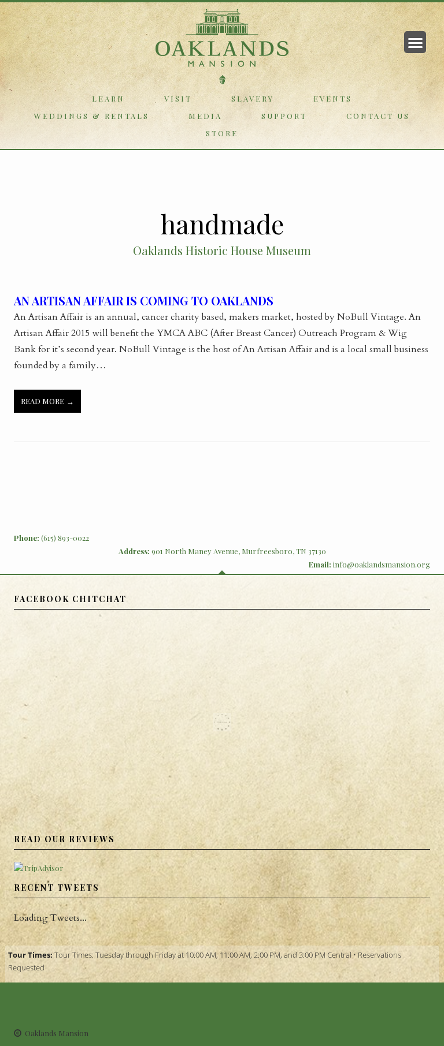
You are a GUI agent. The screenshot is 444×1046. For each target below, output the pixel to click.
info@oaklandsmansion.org (381, 564)
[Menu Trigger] (415, 42)
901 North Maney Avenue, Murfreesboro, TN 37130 (238, 551)
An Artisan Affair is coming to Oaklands (143, 300)
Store (222, 133)
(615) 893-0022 (65, 538)
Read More (42, 401)
